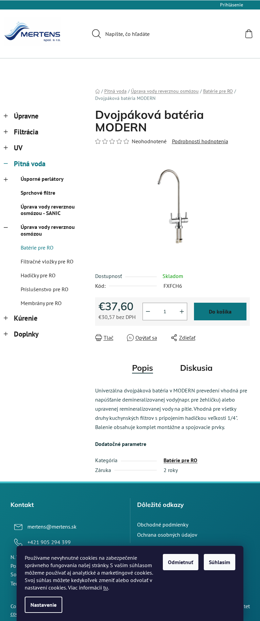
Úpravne (26, 116)
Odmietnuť (180, 562)
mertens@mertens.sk (52, 526)
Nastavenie (43, 604)
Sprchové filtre (38, 192)
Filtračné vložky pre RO (47, 261)
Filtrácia (26, 131)
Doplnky (26, 334)
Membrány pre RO (41, 303)
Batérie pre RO (37, 247)
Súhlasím (219, 562)
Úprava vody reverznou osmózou (48, 230)
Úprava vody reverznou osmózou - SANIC (48, 209)
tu (105, 587)
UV (18, 147)
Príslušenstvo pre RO (44, 289)
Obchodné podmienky (162, 524)
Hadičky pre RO (38, 275)
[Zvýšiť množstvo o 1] (182, 311)
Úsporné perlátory (42, 178)
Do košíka (220, 311)
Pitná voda (29, 163)
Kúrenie (26, 318)
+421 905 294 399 (49, 542)
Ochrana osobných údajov (167, 534)
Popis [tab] (142, 368)
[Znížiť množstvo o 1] (148, 311)
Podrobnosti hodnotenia (200, 141)
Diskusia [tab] (196, 368)
